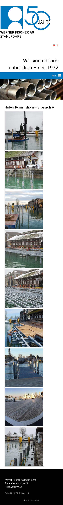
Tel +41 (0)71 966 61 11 (17, 493)
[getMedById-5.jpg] (24, 288)
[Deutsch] (54, 45)
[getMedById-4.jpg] (24, 249)
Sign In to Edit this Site (32, 500)
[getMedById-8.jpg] (24, 407)
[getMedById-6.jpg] (24, 328)
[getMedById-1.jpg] (24, 130)
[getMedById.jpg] (24, 446)
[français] (57, 45)
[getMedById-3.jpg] (24, 209)
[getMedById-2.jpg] (24, 170)
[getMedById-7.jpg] (24, 367)
